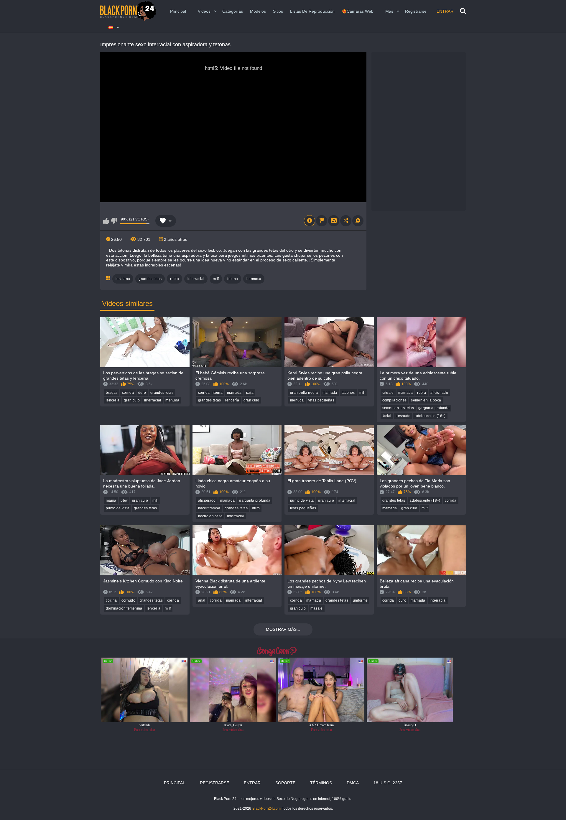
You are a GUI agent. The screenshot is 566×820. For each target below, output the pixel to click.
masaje (316, 608)
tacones (348, 393)
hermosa (253, 279)
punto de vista (117, 508)
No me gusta (114, 221)
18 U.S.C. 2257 (388, 783)
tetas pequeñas (321, 400)
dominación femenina (124, 608)
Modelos (258, 11)
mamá (111, 500)
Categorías (232, 11)
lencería (112, 400)
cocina (111, 600)
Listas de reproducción (312, 11)
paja (250, 393)
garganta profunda (434, 408)
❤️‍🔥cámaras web (358, 11)
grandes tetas (150, 279)
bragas (112, 393)
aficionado (439, 393)
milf (216, 279)
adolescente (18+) (430, 416)
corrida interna (210, 393)
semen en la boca (426, 400)
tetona (232, 279)
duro (142, 393)
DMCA (353, 783)
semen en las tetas (398, 408)
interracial (195, 279)
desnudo (403, 416)
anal (201, 600)
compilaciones (394, 400)
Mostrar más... (283, 629)
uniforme (360, 600)
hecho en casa (210, 516)
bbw (124, 500)
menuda (172, 400)
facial (386, 416)
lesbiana (123, 279)
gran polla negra (304, 393)
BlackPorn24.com (266, 808)
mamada (234, 393)
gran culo (132, 400)
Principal (178, 11)
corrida (128, 393)
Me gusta (106, 221)
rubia (174, 279)
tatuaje (388, 393)
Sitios (278, 11)
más (389, 11)
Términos (321, 783)
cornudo (128, 600)
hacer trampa (209, 508)
